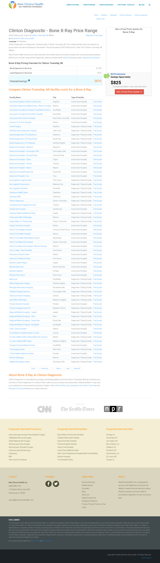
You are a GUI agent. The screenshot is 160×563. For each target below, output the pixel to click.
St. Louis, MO (111, 457)
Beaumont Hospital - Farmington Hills (24, 151)
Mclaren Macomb (17, 267)
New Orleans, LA (112, 444)
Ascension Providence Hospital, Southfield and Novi (30, 110)
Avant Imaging (15, 126)
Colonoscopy (14, 450)
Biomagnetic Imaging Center (21, 180)
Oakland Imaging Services (20, 292)
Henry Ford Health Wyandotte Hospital (25, 238)
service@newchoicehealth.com (21, 500)
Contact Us (91, 498)
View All (77, 368)
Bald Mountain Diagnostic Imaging (23, 131)
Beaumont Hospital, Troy (19, 176)
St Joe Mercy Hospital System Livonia (24, 333)
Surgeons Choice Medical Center (22, 345)
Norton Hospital (64, 457)
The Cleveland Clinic (65, 460)
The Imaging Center (17, 349)
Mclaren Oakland (16, 271)
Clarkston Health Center (19, 193)
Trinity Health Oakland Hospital (22, 353)
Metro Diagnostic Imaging (20, 283)
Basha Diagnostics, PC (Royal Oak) (23, 139)
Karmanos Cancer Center (19, 254)
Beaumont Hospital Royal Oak (21, 172)
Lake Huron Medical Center (20, 259)
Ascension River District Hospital (22, 118)
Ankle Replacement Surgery (19, 441)
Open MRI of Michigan (18, 300)
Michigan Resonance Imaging (21, 287)
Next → (59, 368)
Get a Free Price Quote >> (129, 91)
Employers (73, 5)
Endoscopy (26, 450)
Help (83, 498)
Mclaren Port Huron (17, 275)
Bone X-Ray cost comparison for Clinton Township (76, 386)
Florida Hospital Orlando (67, 444)
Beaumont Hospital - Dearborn (21, 147)
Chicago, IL (110, 435)
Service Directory (88, 482)
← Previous (43, 368)
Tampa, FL (110, 460)
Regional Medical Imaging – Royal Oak (25, 320)
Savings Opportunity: (121, 77)
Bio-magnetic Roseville (18, 188)
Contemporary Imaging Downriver (23, 205)
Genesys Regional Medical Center (23, 213)
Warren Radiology (17, 358)
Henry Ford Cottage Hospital (21, 230)
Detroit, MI (66, 58)
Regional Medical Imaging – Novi (22, 316)
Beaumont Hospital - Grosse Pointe (23, 155)
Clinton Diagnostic (27, 30)
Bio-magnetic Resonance (19, 184)
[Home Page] (26, 5)
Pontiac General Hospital (19, 304)
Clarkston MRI (15, 197)
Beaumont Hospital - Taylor (20, 159)
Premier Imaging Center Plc (20, 308)
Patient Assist (126, 5)
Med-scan (13, 279)
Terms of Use (100, 504)
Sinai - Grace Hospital (18, 329)
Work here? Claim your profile (22, 38)
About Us (85, 495)
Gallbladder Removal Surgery (20, 438)
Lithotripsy (13, 453)
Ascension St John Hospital (20, 122)
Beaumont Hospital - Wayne (20, 168)
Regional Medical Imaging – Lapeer (23, 312)
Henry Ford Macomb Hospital (21, 242)
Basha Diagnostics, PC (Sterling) (22, 143)
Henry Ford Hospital (65, 447)
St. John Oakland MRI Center (21, 341)
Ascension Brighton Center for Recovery (25, 102)
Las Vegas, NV (112, 441)
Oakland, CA (111, 447)
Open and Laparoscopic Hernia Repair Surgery (27, 435)
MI (47, 35)
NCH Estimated (118, 74)
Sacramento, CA (112, 453)
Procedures (107, 5)
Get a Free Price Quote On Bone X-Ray (128, 30)
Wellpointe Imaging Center (20, 362)
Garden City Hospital (18, 209)
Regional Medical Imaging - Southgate (24, 325)
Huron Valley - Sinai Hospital (21, 250)
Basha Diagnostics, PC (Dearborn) (23, 135)
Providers (89, 5)
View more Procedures (18, 460)
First (33, 368)
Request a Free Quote (94, 35)
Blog (142, 5)
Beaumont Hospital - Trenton (21, 164)
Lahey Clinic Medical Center (68, 450)
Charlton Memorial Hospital (68, 438)
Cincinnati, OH (111, 438)
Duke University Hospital (67, 441)
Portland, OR (111, 450)
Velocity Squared (146, 558)
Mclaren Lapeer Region (18, 263)
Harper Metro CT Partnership (21, 221)
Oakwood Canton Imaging (20, 296)
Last (68, 368)
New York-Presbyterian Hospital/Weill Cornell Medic (78, 453)
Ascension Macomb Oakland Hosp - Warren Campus (30, 106)
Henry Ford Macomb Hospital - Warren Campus (28, 246)
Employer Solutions (89, 501)
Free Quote (97, 102)
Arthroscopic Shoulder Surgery (21, 447)
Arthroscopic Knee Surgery (19, 444)
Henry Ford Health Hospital (20, 234)
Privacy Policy (87, 504)
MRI (10, 457)
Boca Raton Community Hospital (71, 435)
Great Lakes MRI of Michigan (21, 217)
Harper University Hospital (20, 226)
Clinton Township (39, 35)
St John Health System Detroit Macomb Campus (29, 337)
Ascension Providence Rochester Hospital (26, 114)
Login (84, 507)
